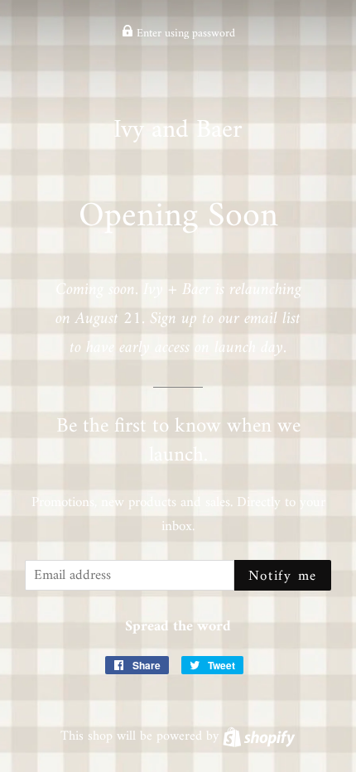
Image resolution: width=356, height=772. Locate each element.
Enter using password (184, 33)
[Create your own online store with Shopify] (259, 736)
